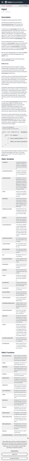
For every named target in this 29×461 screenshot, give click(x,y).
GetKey (3, 394)
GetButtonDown (5, 377)
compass (4, 217)
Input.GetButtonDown (16, 138)
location (4, 275)
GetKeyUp (4, 407)
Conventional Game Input (7, 24)
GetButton (4, 373)
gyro (3, 254)
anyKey (3, 191)
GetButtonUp (5, 384)
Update (15, 135)
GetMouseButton (6, 412)
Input (11, 52)
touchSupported (5, 343)
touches (4, 324)
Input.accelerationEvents (7, 119)
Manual (3, 5)
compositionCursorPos (7, 238)
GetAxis (4, 362)
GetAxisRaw (4, 366)
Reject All (14, 454)
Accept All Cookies (14, 458)
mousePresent (5, 288)
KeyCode (8, 59)
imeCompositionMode (7, 258)
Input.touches (4, 73)
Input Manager (18, 38)
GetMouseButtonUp (6, 423)
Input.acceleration (14, 101)
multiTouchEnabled (6, 297)
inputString (4, 269)
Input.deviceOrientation (6, 104)
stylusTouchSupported (7, 310)
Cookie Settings (14, 450)
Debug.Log (13, 141)
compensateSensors (6, 224)
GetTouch (4, 430)
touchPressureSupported (7, 337)
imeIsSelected (5, 264)
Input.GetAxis (14, 29)
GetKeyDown (5, 400)
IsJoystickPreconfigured (7, 434)
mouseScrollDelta (6, 292)
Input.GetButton (16, 46)
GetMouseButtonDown (7, 416)
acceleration (5, 162)
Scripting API (9, 5)
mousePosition (5, 282)
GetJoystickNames (6, 390)
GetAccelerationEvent (6, 355)
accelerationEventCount (7, 170)
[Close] (28, 438)
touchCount (4, 315)
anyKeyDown (5, 198)
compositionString (6, 243)
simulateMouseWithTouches (8, 303)
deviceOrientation (6, 249)
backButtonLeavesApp (7, 208)
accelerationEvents (6, 178)
